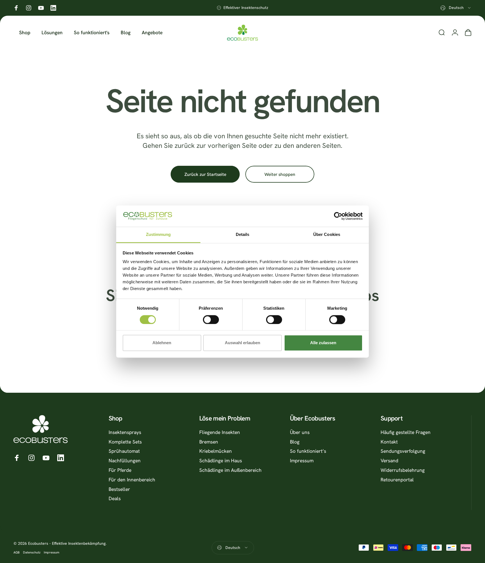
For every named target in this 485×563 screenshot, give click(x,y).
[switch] (211, 319)
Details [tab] (243, 234)
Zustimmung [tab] (158, 234)
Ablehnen (161, 343)
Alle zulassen (323, 343)
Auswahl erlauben (242, 343)
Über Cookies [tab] (326, 234)
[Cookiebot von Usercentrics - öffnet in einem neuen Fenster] (338, 216)
